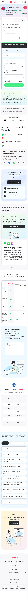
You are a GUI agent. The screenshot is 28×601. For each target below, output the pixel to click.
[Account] (25, 2)
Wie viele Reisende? (11, 70)
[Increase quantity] (22, 76)
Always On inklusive (10, 33)
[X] (16, 565)
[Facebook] (5, 565)
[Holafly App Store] (8, 561)
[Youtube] (12, 565)
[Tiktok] (22, 565)
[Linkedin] (19, 565)
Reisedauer (9, 61)
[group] (14, 448)
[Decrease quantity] (6, 76)
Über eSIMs (5, 443)
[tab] (8, 20)
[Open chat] (25, 7)
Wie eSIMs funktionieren (17, 443)
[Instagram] (9, 565)
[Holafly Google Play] (20, 561)
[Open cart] (22, 2)
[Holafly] (14, 557)
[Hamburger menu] (3, 2)
